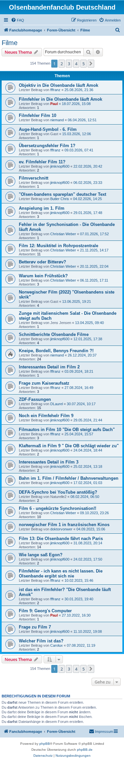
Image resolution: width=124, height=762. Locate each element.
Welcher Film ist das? (41, 640)
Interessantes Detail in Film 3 (48, 462)
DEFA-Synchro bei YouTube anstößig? (58, 492)
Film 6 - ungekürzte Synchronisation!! (57, 508)
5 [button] (83, 64)
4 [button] (76, 64)
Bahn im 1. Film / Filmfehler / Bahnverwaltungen (68, 478)
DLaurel (56, 404)
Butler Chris (59, 199)
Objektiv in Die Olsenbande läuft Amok (58, 85)
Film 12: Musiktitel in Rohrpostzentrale (58, 245)
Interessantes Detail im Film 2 (49, 366)
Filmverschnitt (33, 178)
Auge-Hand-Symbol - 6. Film (48, 129)
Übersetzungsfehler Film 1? (47, 145)
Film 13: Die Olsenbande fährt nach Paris (61, 538)
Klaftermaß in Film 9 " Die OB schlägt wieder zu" (69, 445)
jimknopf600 (59, 166)
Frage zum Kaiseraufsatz (44, 383)
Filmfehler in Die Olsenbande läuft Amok (60, 99)
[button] (91, 64)
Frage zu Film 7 (35, 627)
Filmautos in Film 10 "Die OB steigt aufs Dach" (67, 429)
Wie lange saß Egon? (40, 554)
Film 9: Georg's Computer (45, 610)
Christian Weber (63, 234)
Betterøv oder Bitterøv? (42, 261)
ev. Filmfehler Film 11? (42, 161)
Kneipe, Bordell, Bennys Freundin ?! (56, 350)
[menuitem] (17, 20)
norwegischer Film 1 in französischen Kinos (64, 524)
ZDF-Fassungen (35, 399)
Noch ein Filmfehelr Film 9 (46, 415)
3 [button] (69, 64)
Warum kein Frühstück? (43, 275)
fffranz (55, 90)
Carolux (56, 645)
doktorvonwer (61, 529)
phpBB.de (85, 749)
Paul (54, 104)
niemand (57, 120)
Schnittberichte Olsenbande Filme (54, 334)
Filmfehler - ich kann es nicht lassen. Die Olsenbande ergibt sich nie (61, 573)
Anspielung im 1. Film (41, 208)
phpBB (44, 743)
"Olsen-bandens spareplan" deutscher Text (62, 194)
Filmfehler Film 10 (37, 115)
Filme (10, 42)
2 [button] (62, 64)
